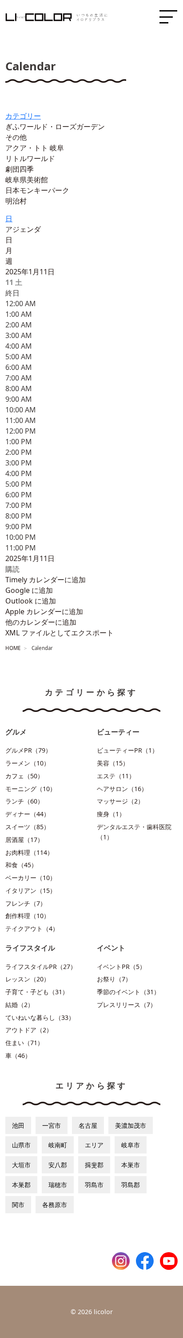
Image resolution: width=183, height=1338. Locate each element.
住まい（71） (24, 1042)
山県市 (21, 1145)
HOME (12, 648)
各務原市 (54, 1204)
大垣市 (21, 1165)
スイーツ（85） (27, 827)
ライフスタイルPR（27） (40, 966)
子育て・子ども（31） (36, 992)
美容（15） (113, 763)
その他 (16, 137)
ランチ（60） (24, 801)
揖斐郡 (94, 1165)
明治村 (16, 201)
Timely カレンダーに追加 (45, 579)
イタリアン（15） (30, 890)
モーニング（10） (30, 788)
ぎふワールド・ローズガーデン (55, 126)
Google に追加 (29, 590)
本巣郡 (21, 1184)
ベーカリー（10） (30, 877)
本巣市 (130, 1165)
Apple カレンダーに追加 (44, 611)
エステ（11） (116, 776)
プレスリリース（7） (126, 1004)
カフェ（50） (24, 776)
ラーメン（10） (27, 763)
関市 (18, 1204)
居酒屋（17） (24, 839)
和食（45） (21, 865)
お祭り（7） (114, 979)
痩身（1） (111, 814)
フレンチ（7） (25, 903)
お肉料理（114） (29, 852)
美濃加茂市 (130, 1125)
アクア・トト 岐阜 (34, 148)
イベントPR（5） (121, 966)
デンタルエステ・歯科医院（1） (134, 832)
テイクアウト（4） (32, 928)
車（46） (18, 1055)
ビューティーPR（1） (127, 750)
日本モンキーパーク (37, 190)
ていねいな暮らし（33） (40, 1017)
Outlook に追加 (30, 601)
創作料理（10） (27, 915)
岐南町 (57, 1145)
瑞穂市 (57, 1184)
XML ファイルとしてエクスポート (59, 633)
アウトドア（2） (28, 1030)
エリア (94, 1145)
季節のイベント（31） (128, 992)
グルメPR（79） (28, 750)
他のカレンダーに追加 (40, 622)
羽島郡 (130, 1184)
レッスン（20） (27, 979)
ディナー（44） (27, 814)
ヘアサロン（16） (122, 788)
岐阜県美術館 (26, 180)
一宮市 (51, 1125)
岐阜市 (130, 1145)
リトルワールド (30, 158)
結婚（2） (19, 1004)
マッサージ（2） (120, 801)
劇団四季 (19, 169)
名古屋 (88, 1125)
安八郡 (57, 1165)
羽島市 (94, 1184)
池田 (18, 1125)
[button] (12, 569)
